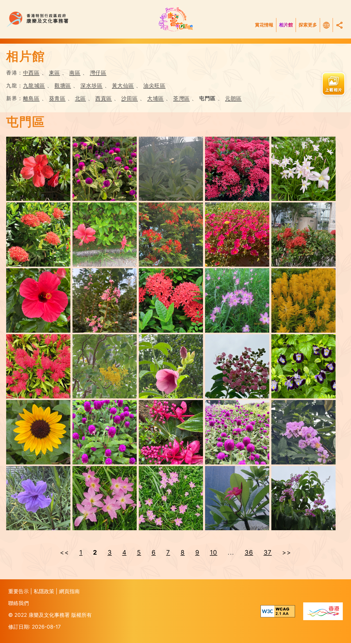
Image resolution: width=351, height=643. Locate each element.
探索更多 (308, 24)
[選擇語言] (326, 25)
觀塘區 (62, 85)
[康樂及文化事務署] (73, 19)
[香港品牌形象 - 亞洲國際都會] (323, 611)
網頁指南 (69, 591)
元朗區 (233, 98)
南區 (74, 73)
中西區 (31, 73)
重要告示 (19, 591)
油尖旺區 (154, 85)
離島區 (31, 98)
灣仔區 (98, 73)
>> (286, 552)
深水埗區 (91, 85)
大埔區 (155, 98)
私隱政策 (45, 591)
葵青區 (57, 98)
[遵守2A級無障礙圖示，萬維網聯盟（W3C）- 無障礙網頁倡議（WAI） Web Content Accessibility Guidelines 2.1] (278, 611)
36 (249, 552)
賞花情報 (264, 24)
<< (64, 552)
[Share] (339, 25)
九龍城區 (34, 85)
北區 (80, 98)
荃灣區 (181, 98)
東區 (54, 73)
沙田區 (129, 98)
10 (213, 552)
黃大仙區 (123, 85)
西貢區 (103, 98)
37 (268, 552)
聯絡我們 (18, 603)
